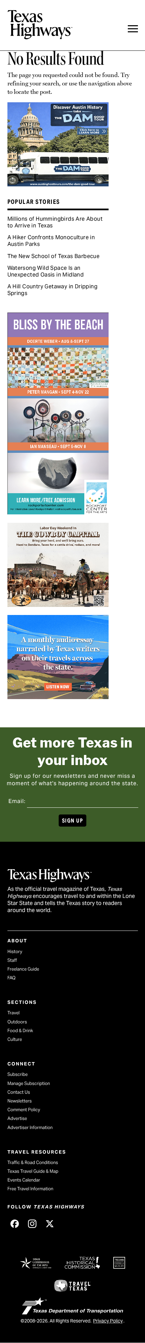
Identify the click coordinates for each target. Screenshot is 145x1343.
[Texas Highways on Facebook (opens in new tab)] (14, 1224)
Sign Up (72, 820)
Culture (14, 1039)
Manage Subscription (28, 1083)
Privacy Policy (108, 1321)
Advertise (17, 1118)
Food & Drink (20, 1030)
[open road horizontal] (58, 697)
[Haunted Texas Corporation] (58, 184)
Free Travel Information (30, 1189)
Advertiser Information (30, 1127)
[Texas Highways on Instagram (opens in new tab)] (32, 1224)
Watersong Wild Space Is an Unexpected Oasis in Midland (45, 271)
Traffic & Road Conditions (32, 1162)
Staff (12, 960)
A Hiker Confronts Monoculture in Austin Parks (51, 241)
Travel (13, 1013)
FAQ (11, 978)
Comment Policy (23, 1110)
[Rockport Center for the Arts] (58, 512)
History (14, 951)
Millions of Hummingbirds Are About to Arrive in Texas (55, 222)
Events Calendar (23, 1180)
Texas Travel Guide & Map (32, 1171)
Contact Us (18, 1092)
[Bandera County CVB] (58, 605)
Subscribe (17, 1074)
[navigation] (133, 28)
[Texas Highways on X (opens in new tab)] (49, 1224)
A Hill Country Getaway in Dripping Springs (52, 290)
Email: (17, 801)
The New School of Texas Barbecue (53, 256)
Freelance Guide (23, 969)
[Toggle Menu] (133, 28)
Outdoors (17, 1022)
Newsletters (19, 1101)
